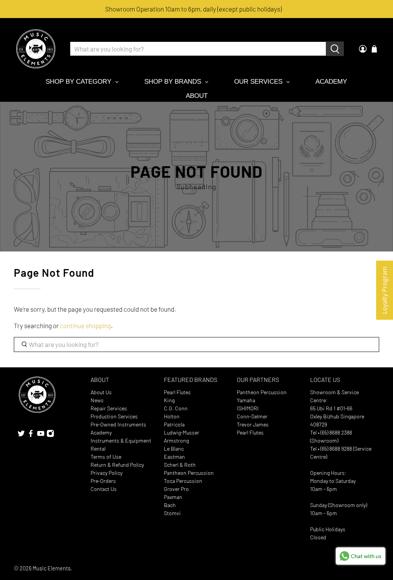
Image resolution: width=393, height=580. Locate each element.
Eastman (174, 456)
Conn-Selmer (252, 416)
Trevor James (253, 424)
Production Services (114, 416)
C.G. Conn (176, 408)
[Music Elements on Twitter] (21, 435)
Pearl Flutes (177, 392)
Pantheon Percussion (189, 472)
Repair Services (109, 408)
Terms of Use (106, 456)
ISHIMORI (248, 408)
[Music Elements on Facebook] (31, 435)
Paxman (173, 497)
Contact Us (104, 489)
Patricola (174, 424)
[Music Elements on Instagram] (50, 435)
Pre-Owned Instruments (118, 424)
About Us (101, 392)
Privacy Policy (106, 472)
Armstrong (176, 440)
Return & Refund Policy (117, 464)
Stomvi (172, 513)
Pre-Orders (103, 481)
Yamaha (246, 400)
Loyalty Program (384, 290)
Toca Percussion (183, 481)
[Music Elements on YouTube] (41, 435)
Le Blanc (174, 448)
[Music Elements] (36, 49)
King (169, 400)
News (97, 400)
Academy (101, 432)
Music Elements (52, 568)
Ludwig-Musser (181, 432)
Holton (172, 416)
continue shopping (85, 325)
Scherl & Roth (180, 464)
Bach (170, 505)
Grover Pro (176, 489)
